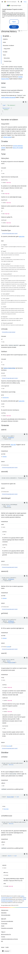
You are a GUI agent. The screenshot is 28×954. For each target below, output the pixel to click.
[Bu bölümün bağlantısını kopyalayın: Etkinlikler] (9, 753)
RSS (2, 941)
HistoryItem (11, 662)
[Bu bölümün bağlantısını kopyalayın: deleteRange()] (11, 498)
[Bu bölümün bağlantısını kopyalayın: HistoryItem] (10, 158)
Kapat (14, 21)
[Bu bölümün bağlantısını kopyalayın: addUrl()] (7, 430)
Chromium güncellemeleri (7, 921)
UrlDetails (5, 456)
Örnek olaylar (4, 923)
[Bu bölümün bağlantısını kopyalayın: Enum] (5, 241)
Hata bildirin (4, 912)
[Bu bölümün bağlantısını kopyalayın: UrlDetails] (9, 329)
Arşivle (2, 925)
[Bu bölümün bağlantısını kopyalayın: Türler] (7, 154)
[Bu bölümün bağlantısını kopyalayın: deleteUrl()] (9, 571)
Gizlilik (7, 947)
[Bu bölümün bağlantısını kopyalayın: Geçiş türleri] (10, 124)
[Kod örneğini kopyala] (26, 102)
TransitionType (6, 397)
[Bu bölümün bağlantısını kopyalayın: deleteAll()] (9, 472)
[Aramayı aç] (18, 2)
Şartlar (2, 947)
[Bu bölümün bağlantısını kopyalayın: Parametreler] (9, 451)
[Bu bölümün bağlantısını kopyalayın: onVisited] (8, 757)
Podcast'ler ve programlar (7, 928)
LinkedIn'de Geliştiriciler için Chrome (9, 939)
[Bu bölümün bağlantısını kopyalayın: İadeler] (6, 461)
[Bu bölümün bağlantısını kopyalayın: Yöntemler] (10, 425)
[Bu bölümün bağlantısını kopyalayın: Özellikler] (7, 168)
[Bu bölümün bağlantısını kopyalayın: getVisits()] (9, 613)
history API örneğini (18, 147)
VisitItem (11, 622)
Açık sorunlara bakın (5, 915)
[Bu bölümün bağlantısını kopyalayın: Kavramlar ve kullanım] (19, 120)
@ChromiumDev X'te (6, 934)
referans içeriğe (7, 137)
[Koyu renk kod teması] (23, 102)
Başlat (14, 27)
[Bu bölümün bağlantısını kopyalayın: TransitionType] (12, 230)
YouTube (3, 936)
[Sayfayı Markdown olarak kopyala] (19, 31)
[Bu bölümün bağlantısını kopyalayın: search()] (8, 653)
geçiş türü (21, 236)
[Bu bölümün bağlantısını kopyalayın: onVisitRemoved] (13, 816)
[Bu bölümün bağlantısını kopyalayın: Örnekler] (9, 141)
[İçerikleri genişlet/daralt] (10, 36)
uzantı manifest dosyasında (8, 97)
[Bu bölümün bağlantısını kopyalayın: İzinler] (7, 83)
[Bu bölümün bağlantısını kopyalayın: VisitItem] (8, 352)
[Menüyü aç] (2, 1)
